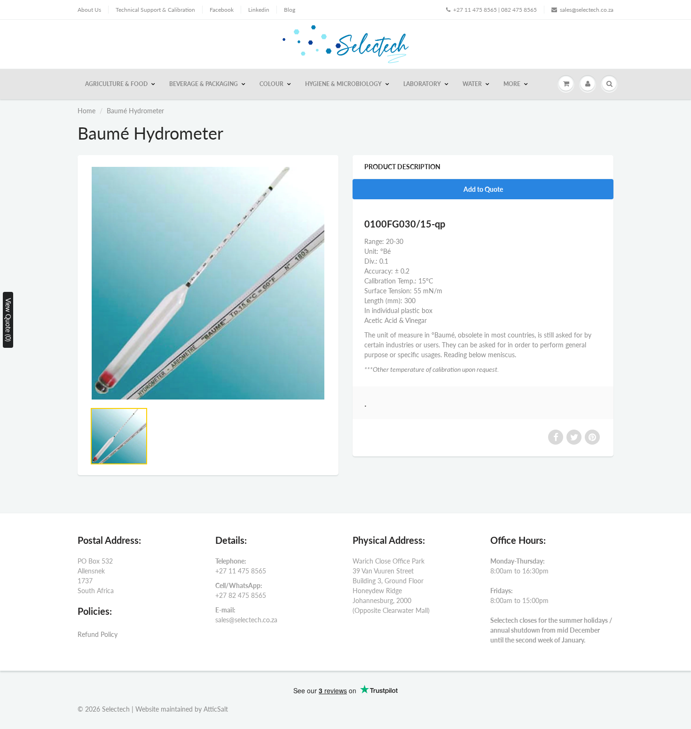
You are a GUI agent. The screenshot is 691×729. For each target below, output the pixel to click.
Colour (271, 83)
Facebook (222, 9)
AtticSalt (216, 709)
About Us (89, 9)
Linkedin (258, 9)
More (511, 83)
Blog (289, 9)
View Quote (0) (8, 320)
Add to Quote (483, 189)
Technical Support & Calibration (155, 9)
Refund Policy (98, 634)
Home (86, 111)
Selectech (116, 709)
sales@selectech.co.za (586, 9)
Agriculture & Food (116, 83)
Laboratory (422, 83)
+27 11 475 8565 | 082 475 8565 (495, 9)
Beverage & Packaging (203, 83)
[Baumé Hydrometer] (208, 283)
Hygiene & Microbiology (343, 83)
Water (472, 83)
